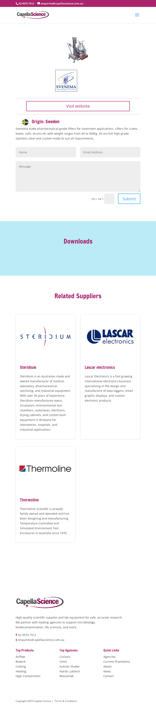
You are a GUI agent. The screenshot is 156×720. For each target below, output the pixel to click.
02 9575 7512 (27, 635)
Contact (108, 676)
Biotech (21, 661)
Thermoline (45, 495)
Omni (63, 661)
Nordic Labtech (70, 671)
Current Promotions (116, 661)
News (107, 671)
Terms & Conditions (66, 701)
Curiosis (65, 657)
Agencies (109, 657)
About (107, 666)
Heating (21, 671)
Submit (129, 199)
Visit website (78, 106)
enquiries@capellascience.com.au (41, 640)
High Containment (28, 676)
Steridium (45, 376)
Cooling (21, 666)
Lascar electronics (110, 376)
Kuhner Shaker (70, 666)
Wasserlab (67, 676)
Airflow (20, 657)
